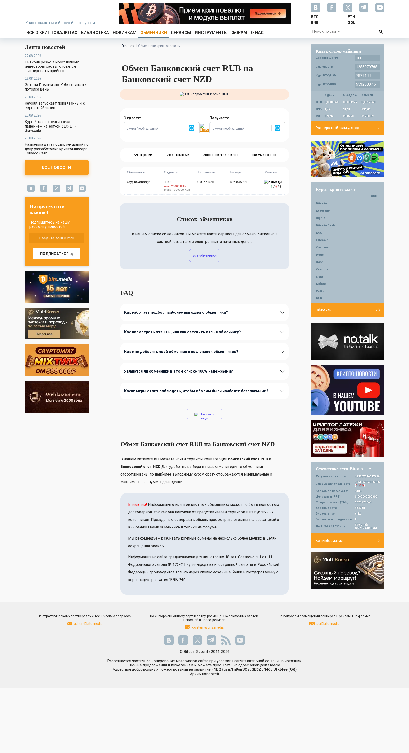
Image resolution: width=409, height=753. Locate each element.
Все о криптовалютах (52, 32)
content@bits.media (208, 627)
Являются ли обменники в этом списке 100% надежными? (178, 371)
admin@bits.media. (265, 665)
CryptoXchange (139, 182)
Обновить (323, 310)
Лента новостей (45, 47)
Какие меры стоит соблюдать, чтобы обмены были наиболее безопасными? (196, 391)
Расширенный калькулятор (337, 128)
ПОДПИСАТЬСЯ (54, 253)
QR (292, 669)
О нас (257, 32)
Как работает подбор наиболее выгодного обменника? (176, 312)
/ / (276, 186)
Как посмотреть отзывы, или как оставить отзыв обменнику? (182, 332)
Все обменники (205, 255)
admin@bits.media (88, 623)
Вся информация (329, 540)
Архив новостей (204, 674)
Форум (239, 32)
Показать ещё (207, 416)
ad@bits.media (327, 623)
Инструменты (211, 32)
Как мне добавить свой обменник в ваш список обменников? (181, 351)
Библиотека (95, 32)
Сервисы (181, 32)
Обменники (153, 32)
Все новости (56, 167)
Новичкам (125, 32)
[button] (192, 128)
